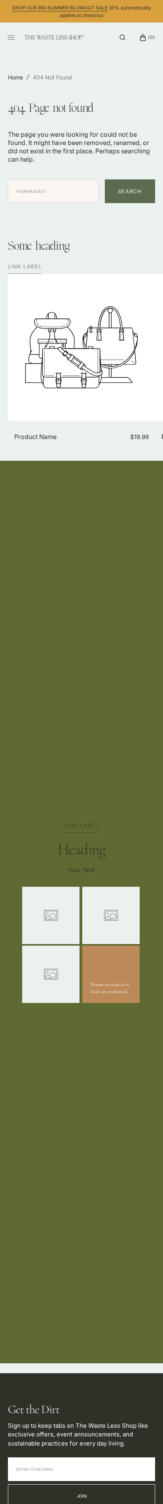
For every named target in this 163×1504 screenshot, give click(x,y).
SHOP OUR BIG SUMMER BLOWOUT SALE (60, 8)
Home (15, 77)
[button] (122, 37)
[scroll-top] (145, 1486)
